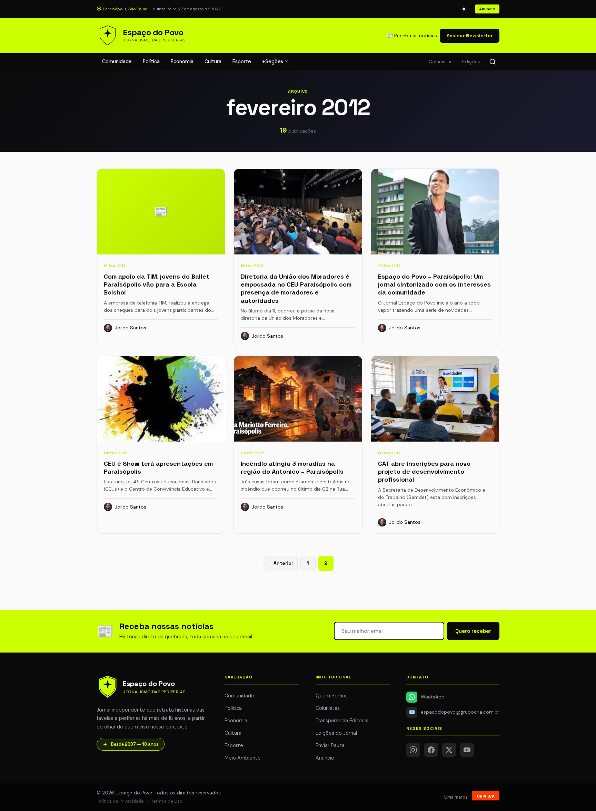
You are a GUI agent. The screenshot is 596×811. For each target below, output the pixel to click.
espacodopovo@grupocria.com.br (454, 712)
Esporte (241, 61)
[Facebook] (431, 750)
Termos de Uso (166, 801)
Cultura (213, 61)
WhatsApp (433, 697)
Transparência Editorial (342, 720)
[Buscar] (492, 62)
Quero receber (473, 631)
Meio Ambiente (243, 758)
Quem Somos (332, 696)
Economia (182, 61)
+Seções (273, 61)
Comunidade (117, 61)
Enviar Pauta (330, 745)
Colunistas (441, 62)
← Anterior (280, 563)
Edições (471, 62)
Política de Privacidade (120, 801)
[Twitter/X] (449, 750)
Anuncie (487, 9)
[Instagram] (413, 750)
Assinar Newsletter (470, 35)
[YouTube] (467, 750)
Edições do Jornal (336, 733)
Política (151, 61)
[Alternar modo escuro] (464, 9)
